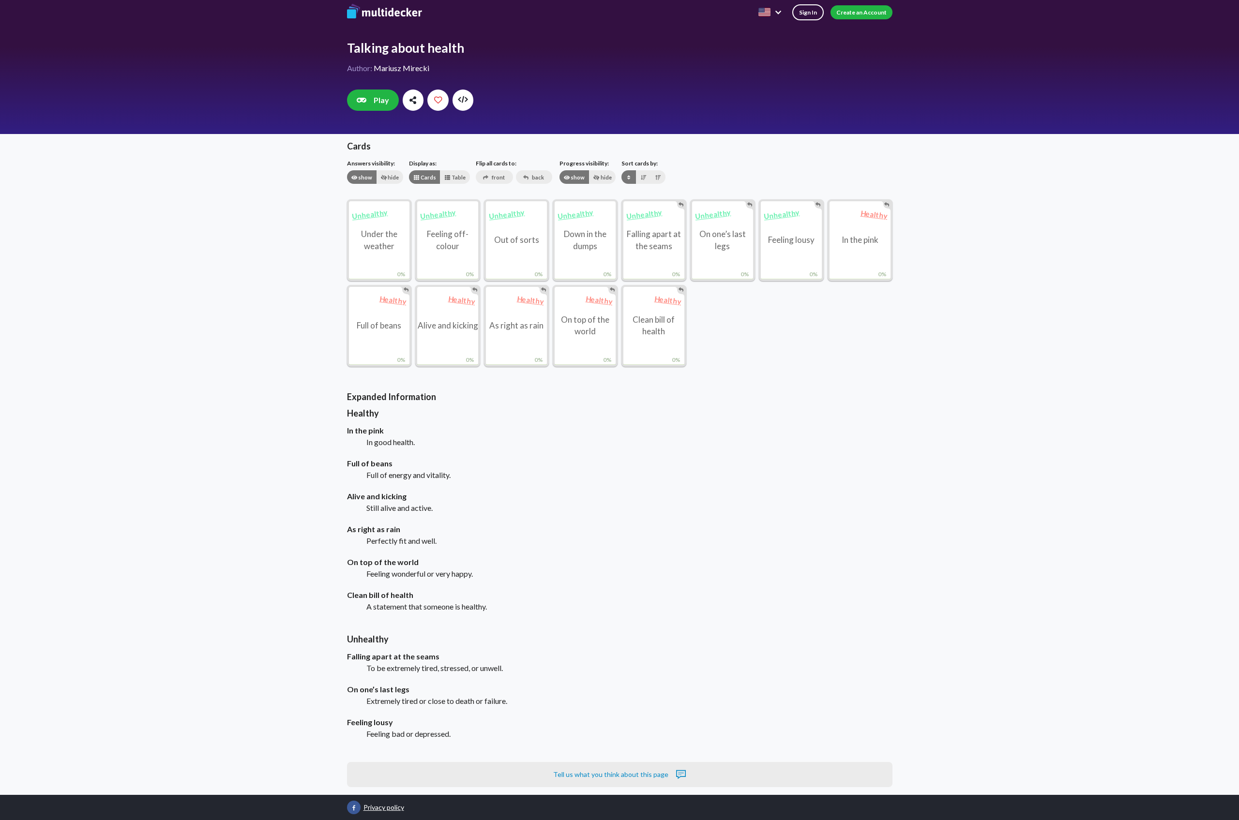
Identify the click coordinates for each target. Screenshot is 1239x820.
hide (393, 177)
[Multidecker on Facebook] (354, 807)
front (498, 177)
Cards (428, 177)
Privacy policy (383, 807)
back (537, 177)
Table (458, 177)
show (364, 177)
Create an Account (861, 12)
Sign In (808, 12)
